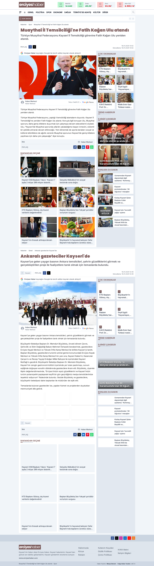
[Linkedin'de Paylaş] (83, 147)
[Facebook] (112, 538)
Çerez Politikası (105, 555)
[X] (116, 538)
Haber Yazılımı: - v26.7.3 (116, 564)
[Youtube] (129, 538)
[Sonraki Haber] (133, 18)
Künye (81, 551)
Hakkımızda (83, 548)
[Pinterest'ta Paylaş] (87, 147)
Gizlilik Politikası (105, 551)
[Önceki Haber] (130, 18)
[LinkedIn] (125, 538)
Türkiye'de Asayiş (82, 12)
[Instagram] (121, 538)
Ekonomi (57, 12)
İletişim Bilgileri (124, 553)
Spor (48, 12)
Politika (40, 12)
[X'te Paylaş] (34, 47)
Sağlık (67, 12)
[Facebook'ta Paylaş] (30, 47)
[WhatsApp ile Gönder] (91, 147)
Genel (31, 12)
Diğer (105, 12)
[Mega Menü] (20, 12)
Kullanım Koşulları (106, 548)
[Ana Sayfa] (25, 12)
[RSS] (133, 538)
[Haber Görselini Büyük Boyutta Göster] (57, 77)
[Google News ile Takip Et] (88, 102)
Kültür (96, 12)
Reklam (81, 555)
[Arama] (133, 12)
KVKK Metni (123, 550)
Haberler (24, 24)
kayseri (27, 273)
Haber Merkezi (31, 102)
